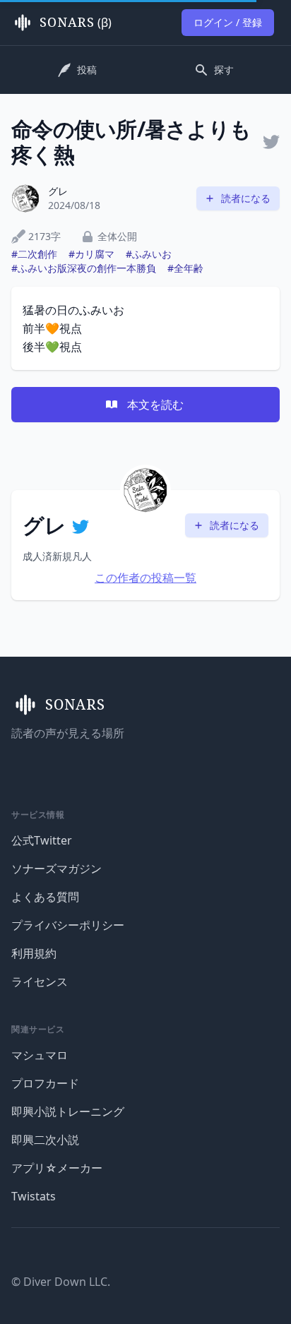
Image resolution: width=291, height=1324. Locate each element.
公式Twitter (41, 840)
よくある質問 (45, 897)
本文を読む (155, 404)
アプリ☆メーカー (56, 1168)
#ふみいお (149, 254)
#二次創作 (34, 254)
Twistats (33, 1196)
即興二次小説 (45, 1139)
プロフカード (45, 1083)
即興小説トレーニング (67, 1111)
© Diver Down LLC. (60, 1281)
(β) (76, 22)
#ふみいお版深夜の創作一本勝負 (83, 268)
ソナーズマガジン (56, 868)
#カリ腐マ (91, 254)
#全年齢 (185, 268)
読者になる (246, 198)
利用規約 (34, 953)
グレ (58, 191)
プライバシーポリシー (67, 925)
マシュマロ (39, 1055)
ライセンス (39, 981)
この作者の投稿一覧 (145, 577)
